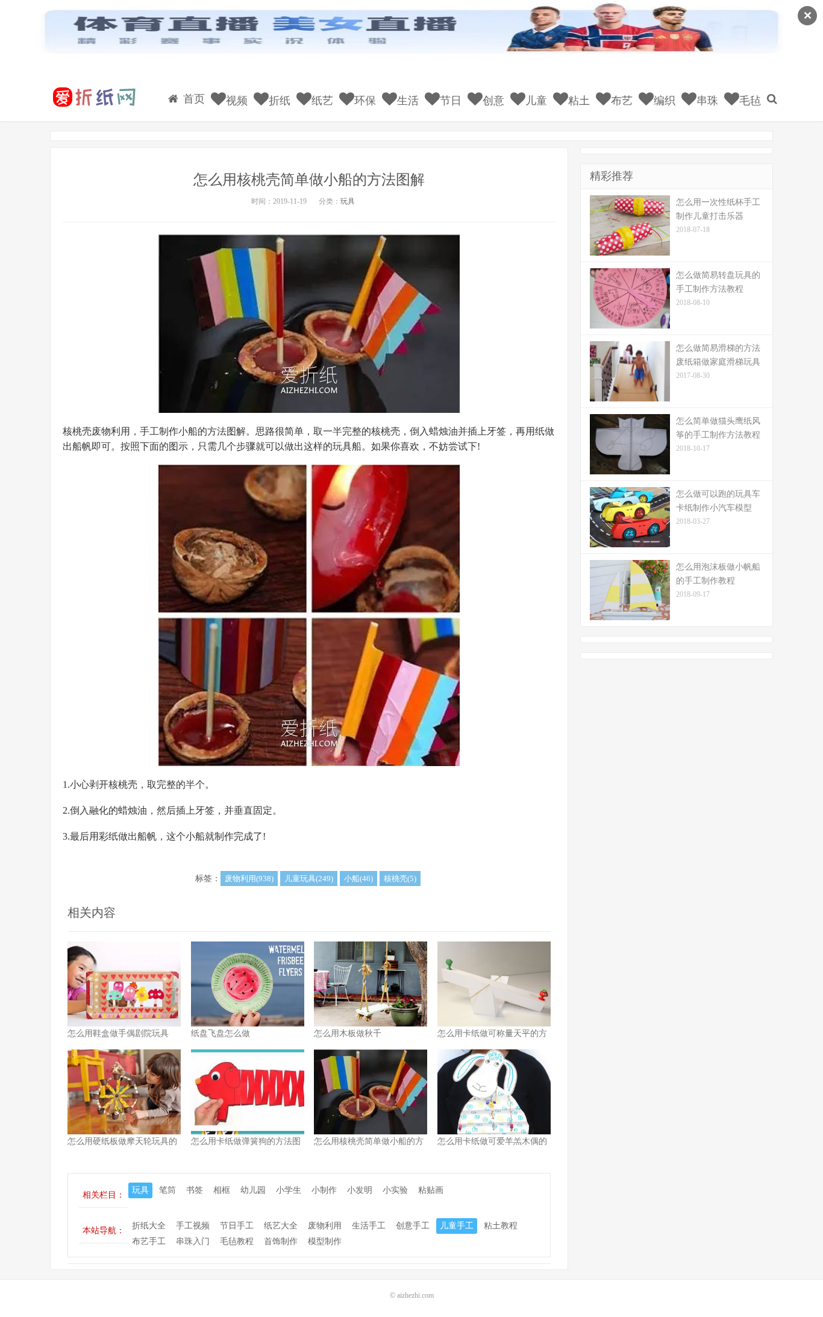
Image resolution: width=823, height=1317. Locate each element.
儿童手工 (457, 1225)
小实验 (395, 1190)
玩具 (347, 201)
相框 (221, 1190)
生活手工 (369, 1225)
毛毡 (748, 101)
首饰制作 (281, 1241)
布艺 (620, 101)
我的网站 (93, 97)
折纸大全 (149, 1225)
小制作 (324, 1190)
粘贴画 (430, 1190)
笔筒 (167, 1190)
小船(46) (358, 878)
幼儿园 (253, 1190)
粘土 (577, 101)
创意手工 (413, 1225)
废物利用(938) (249, 878)
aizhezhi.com (415, 1295)
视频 (235, 101)
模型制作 (325, 1241)
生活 (406, 101)
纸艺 (320, 101)
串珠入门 (193, 1241)
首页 (192, 99)
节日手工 (237, 1225)
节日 (449, 101)
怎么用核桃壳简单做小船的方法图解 (309, 179)
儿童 (534, 101)
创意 (492, 101)
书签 (194, 1190)
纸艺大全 (281, 1225)
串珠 (705, 101)
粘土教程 (501, 1225)
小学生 (288, 1190)
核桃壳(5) (400, 878)
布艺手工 (149, 1241)
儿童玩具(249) (308, 878)
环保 (363, 101)
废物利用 (325, 1225)
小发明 (359, 1190)
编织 (663, 101)
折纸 (278, 101)
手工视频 (193, 1225)
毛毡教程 (237, 1241)
